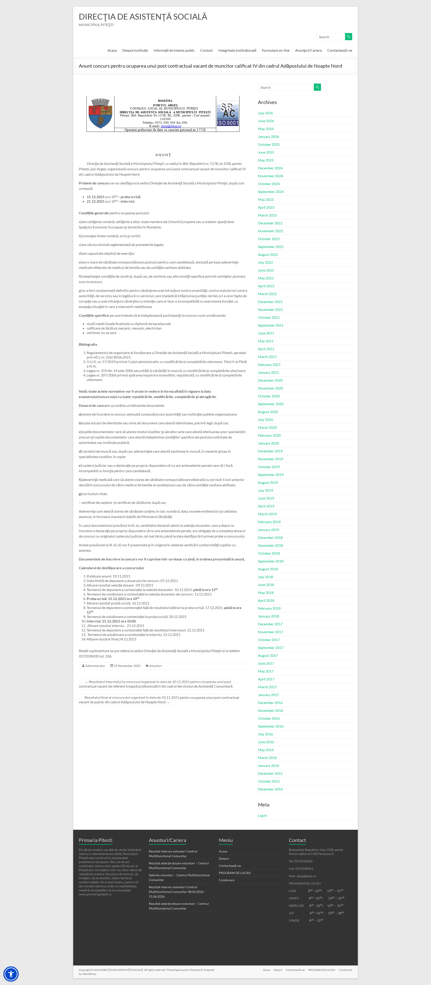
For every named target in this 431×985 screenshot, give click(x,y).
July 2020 (265, 419)
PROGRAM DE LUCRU (235, 873)
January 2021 (268, 372)
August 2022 (268, 254)
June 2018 (266, 584)
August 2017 (268, 655)
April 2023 (266, 207)
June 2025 (266, 152)
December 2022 (270, 223)
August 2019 (268, 482)
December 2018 (270, 537)
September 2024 (271, 191)
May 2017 (266, 671)
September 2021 (271, 325)
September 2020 (271, 404)
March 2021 (267, 356)
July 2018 (265, 577)
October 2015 (269, 781)
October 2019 (269, 467)
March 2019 (267, 514)
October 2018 (269, 553)
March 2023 (267, 215)
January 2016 (268, 765)
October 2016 (269, 718)
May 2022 (266, 278)
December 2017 (270, 624)
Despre (224, 858)
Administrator (95, 666)
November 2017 (270, 632)
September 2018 (271, 561)
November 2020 (270, 388)
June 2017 (266, 663)
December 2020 (270, 380)
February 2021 (269, 364)
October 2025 (269, 144)
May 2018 (266, 592)
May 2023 (266, 199)
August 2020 (268, 411)
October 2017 (269, 639)
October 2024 (269, 184)
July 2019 (265, 490)
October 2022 (269, 239)
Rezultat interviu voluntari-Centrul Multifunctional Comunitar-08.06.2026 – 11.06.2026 (177, 891)
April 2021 (266, 349)
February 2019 (269, 522)
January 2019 (268, 529)
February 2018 (269, 608)
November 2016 (270, 710)
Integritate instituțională (237, 50)
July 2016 (265, 734)
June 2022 (266, 270)
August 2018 (268, 569)
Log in (262, 815)
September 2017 (271, 647)
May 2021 (266, 341)
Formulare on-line (276, 50)
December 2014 (270, 789)
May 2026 (266, 128)
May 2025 (266, 160)
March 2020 (267, 427)
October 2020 (269, 396)
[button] (11, 974)
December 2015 (270, 773)
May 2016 (266, 750)
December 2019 (270, 451)
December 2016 (270, 702)
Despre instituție (135, 50)
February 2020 (269, 435)
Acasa (112, 50)
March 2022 (267, 294)
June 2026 (266, 121)
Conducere (226, 880)
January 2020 (268, 443)
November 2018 (270, 545)
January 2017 (268, 695)
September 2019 (271, 474)
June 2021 (266, 333)
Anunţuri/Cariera (308, 50)
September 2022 (271, 246)
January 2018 (268, 616)
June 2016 (266, 742)
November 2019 (270, 459)
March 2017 (267, 687)
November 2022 (270, 231)
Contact (206, 50)
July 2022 (265, 262)
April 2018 (266, 600)
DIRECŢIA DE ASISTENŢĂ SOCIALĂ (143, 16)
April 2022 (266, 286)
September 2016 (271, 726)
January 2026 (268, 136)
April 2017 (266, 679)
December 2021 (270, 301)
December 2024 (270, 168)
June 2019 (266, 498)
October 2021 (269, 317)
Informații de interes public (174, 50)
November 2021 (270, 309)
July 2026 (265, 113)
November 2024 (270, 176)
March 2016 (267, 757)
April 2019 (266, 506)
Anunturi (155, 666)
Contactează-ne (339, 50)
